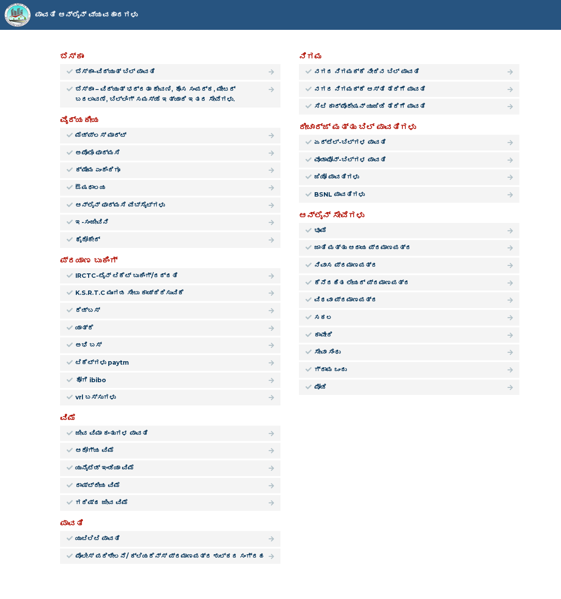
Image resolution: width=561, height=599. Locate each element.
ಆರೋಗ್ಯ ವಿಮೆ (94, 450)
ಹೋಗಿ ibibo (90, 380)
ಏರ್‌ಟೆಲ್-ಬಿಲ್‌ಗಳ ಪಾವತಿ (350, 142)
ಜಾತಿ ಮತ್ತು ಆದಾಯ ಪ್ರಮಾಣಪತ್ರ (363, 247)
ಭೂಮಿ (320, 230)
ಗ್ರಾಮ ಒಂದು (330, 369)
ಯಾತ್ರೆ (84, 328)
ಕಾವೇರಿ (323, 335)
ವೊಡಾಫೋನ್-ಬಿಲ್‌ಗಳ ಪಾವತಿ (350, 160)
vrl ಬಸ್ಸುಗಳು (95, 397)
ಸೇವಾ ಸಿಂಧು (327, 352)
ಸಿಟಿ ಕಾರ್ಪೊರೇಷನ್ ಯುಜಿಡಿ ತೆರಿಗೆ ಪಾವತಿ (370, 106)
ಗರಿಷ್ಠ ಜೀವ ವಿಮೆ (101, 502)
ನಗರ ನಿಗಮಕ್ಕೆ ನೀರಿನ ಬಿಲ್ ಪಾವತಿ (366, 71)
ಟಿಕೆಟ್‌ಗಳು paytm (102, 362)
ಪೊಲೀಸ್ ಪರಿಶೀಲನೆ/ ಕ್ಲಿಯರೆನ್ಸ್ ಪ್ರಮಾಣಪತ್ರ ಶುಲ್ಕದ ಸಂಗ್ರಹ (169, 556)
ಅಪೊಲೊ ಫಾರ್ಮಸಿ (97, 153)
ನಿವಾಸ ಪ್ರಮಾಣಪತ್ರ (345, 265)
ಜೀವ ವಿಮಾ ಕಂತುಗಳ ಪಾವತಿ (111, 433)
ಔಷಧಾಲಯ (90, 187)
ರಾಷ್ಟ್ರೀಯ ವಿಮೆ (97, 485)
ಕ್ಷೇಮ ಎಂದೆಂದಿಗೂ (97, 170)
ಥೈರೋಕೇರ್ (87, 240)
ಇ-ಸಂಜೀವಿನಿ (92, 222)
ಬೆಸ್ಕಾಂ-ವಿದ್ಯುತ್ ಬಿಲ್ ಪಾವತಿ (115, 71)
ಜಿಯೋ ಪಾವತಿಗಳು (336, 177)
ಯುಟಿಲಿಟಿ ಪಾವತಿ (97, 538)
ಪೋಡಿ (320, 387)
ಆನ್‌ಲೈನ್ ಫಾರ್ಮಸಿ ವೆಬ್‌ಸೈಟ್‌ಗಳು (120, 205)
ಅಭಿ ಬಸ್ (88, 345)
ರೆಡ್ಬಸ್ (87, 310)
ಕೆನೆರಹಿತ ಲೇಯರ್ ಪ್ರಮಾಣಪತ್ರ (362, 283)
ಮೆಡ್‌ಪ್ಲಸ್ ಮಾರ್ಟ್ (100, 135)
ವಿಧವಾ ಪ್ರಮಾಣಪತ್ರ (345, 300)
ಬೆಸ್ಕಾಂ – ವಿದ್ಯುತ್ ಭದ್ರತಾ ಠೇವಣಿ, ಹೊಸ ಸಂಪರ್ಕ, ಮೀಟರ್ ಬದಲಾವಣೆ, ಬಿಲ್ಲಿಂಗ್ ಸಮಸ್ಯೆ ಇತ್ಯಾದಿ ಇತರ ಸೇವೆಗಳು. (155, 94)
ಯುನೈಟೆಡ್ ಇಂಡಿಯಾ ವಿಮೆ (104, 468)
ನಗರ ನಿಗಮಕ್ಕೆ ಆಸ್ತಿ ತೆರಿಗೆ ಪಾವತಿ (370, 89)
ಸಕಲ (323, 317)
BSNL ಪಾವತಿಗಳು (339, 194)
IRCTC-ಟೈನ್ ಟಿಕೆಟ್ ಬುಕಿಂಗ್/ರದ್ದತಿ (126, 276)
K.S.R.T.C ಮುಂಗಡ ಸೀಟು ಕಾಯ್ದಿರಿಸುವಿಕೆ (129, 293)
